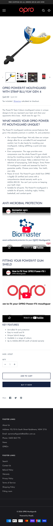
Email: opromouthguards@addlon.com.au (18, 433)
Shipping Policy (8, 487)
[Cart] (49, 10)
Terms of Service (9, 482)
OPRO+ (5, 446)
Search (5, 461)
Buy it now (26, 385)
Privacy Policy (7, 478)
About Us (6, 425)
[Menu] (4, 10)
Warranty (5, 474)
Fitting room (7, 491)
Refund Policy (7, 470)
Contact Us (6, 465)
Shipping (17, 101)
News (4, 442)
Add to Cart (27, 376)
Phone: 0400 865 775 (11, 438)
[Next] (50, 77)
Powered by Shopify (26, 515)
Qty (4, 359)
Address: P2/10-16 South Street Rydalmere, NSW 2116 (24, 429)
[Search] (43, 10)
